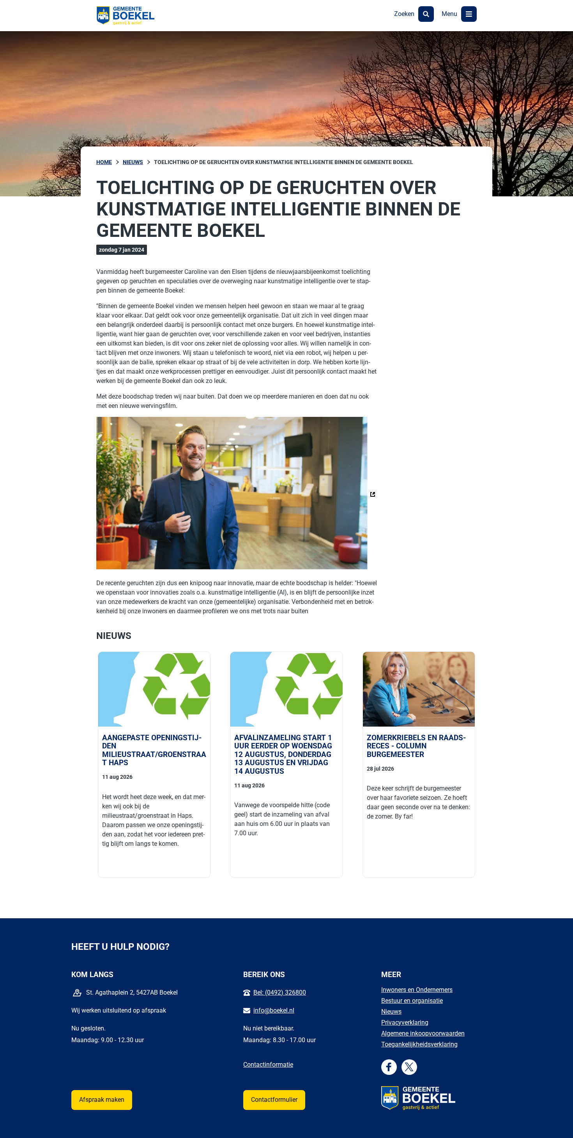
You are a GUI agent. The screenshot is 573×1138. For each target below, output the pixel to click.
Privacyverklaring (404, 1022)
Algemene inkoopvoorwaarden (423, 1033)
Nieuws (391, 1011)
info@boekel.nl (273, 1010)
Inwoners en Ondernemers (417, 989)
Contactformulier (274, 1099)
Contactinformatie (268, 1064)
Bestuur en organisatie (412, 1000)
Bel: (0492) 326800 (279, 992)
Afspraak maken (101, 1099)
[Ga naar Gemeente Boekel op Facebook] (389, 1067)
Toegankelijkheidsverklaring (419, 1044)
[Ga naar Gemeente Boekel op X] (409, 1067)
